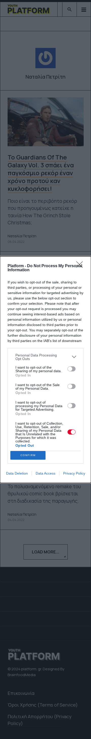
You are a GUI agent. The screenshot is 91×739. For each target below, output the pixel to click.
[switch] (71, 368)
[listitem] (45, 357)
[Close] (81, 266)
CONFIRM (28, 455)
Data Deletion (17, 473)
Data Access (45, 473)
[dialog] (45, 369)
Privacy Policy (74, 473)
